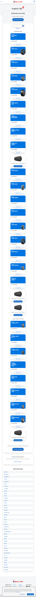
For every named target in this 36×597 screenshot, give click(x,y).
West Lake (6, 567)
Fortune (5, 500)
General (5, 505)
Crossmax (6, 486)
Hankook (5, 510)
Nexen (5, 538)
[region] (18, 591)
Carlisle (5, 479)
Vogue (5, 562)
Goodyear (6, 507)
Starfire (5, 548)
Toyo (5, 555)
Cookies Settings (22, 594)
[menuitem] (34, 2)
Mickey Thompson (7, 531)
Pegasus (5, 541)
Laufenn (5, 524)
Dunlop (5, 493)
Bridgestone (6, 476)
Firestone (6, 498)
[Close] (34, 588)
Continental (6, 481)
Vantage (5, 560)
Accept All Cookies (30, 594)
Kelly (5, 517)
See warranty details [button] (17, 461)
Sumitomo (6, 550)
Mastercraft (6, 526)
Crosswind (6, 488)
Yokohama (6, 569)
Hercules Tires (6, 512)
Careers (14, 584)
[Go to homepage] (17, 2)
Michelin (5, 529)
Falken (5, 495)
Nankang (5, 536)
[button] (18, 44)
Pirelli (5, 543)
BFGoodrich (6, 474)
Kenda (5, 519)
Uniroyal (5, 557)
